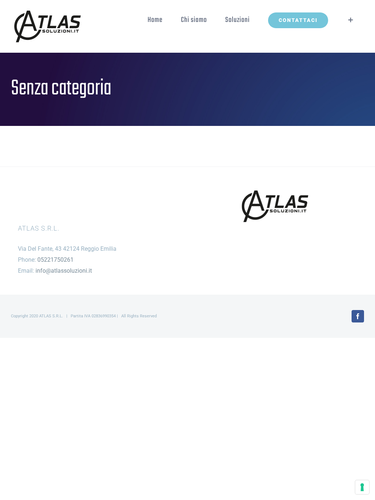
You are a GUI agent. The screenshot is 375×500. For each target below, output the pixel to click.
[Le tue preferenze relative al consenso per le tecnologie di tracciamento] (362, 487)
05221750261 (55, 259)
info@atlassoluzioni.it (64, 270)
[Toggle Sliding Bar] (350, 20)
